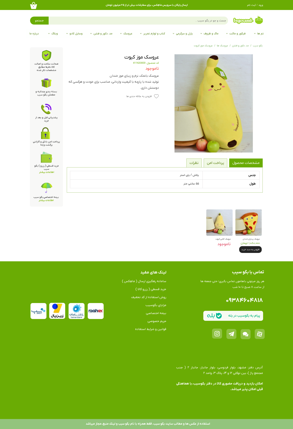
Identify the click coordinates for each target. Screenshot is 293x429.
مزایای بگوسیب (156, 305)
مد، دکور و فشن (102, 34)
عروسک (127, 34)
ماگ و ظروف (211, 34)
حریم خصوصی (156, 321)
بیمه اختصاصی (156, 313)
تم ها (260, 34)
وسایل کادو (76, 34)
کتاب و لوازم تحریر (154, 34)
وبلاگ (54, 34)
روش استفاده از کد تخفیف (148, 297)
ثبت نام (251, 5)
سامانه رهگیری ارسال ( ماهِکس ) (144, 281)
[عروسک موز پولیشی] (214, 103)
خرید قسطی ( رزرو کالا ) (151, 289)
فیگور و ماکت (237, 34)
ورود (261, 5)
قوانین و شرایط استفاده (150, 329)
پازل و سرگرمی (184, 34)
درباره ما (34, 34)
